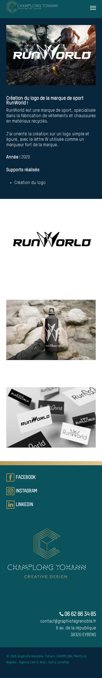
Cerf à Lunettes (58, 662)
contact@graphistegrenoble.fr (68, 621)
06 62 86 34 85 (79, 614)
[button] (93, 7)
